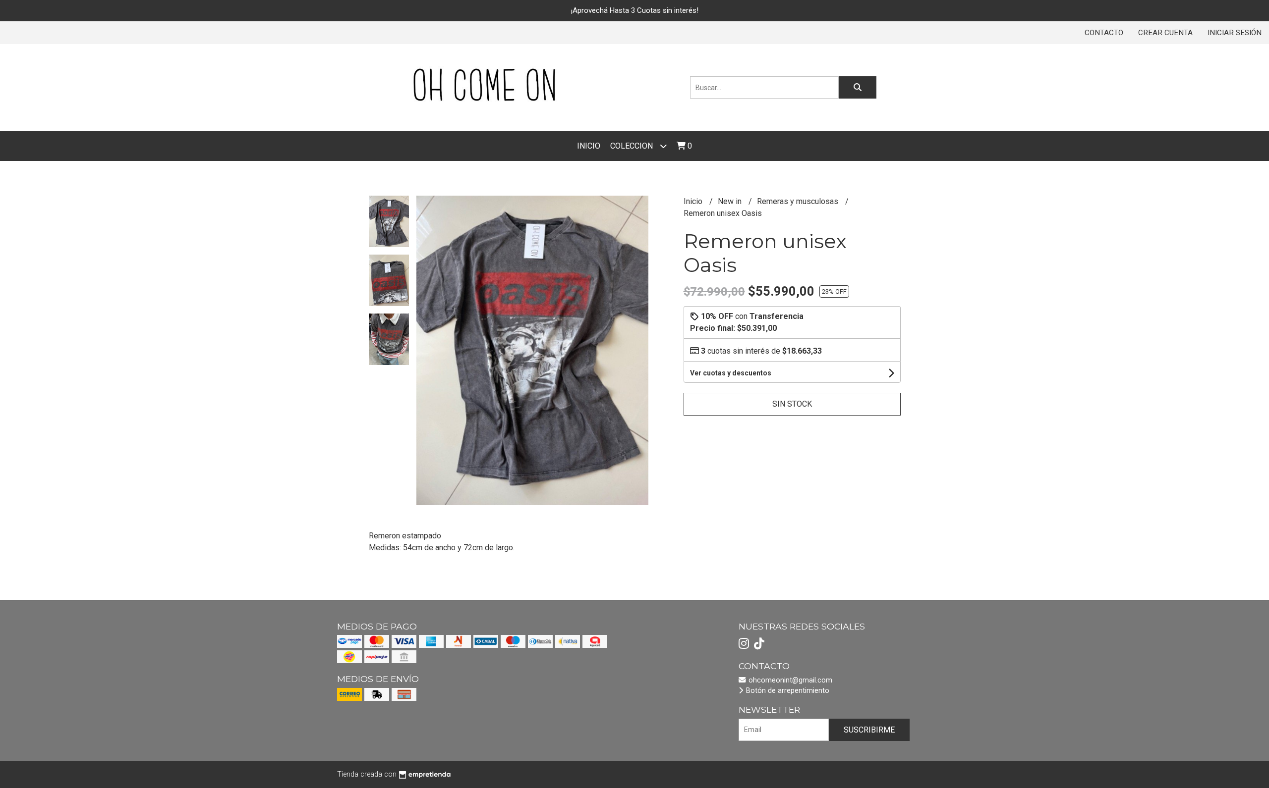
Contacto (1104, 32)
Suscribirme (869, 730)
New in (731, 201)
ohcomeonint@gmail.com (789, 680)
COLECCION (632, 146)
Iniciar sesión (1235, 32)
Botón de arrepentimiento (786, 690)
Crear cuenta (1165, 32)
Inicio (588, 146)
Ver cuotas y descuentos (730, 373)
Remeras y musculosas (798, 201)
